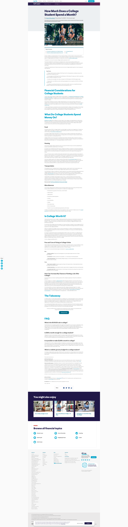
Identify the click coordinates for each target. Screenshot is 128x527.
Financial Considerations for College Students (55, 51)
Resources (56, 1)
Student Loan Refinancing (35, 455)
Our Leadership (45, 455)
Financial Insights (34, 504)
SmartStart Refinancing (35, 461)
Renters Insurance (34, 490)
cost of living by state (72, 159)
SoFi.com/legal (51, 379)
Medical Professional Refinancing (36, 459)
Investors (44, 459)
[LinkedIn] (69, 388)
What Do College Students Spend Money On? (55, 52)
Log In (86, 1)
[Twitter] (66, 388)
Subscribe (94, 457)
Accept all (88, 523)
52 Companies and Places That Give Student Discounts (72, 460)
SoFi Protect (33, 489)
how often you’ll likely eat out (56, 131)
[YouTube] (89, 459)
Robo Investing (34, 484)
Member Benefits (50, 1)
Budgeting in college (48, 120)
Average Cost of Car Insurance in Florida (70, 462)
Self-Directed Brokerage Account (36, 483)
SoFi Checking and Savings (35, 497)
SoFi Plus (44, 1)
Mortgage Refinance (34, 480)
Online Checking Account (35, 498)
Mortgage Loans (34, 477)
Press (43, 458)
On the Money (44, 464)
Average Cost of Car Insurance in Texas (70, 461)
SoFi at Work (33, 505)
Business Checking (34, 507)
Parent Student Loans (34, 469)
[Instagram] (87, 459)
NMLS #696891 (59, 378)
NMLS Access (56, 458)
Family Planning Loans (35, 474)
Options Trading (34, 488)
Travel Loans (33, 475)
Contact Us (44, 463)
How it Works (44, 456)
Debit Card (33, 500)
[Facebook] (64, 388)
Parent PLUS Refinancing (35, 458)
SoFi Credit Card (34, 496)
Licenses (55, 457)
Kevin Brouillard (50, 18)
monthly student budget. (73, 58)
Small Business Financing (35, 506)
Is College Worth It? (69, 51)
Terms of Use (55, 455)
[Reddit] (71, 388)
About (61, 1)
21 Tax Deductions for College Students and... (71, 459)
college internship (59, 280)
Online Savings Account (35, 499)
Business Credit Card (34, 508)
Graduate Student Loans (35, 465)
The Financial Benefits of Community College (58, 181)
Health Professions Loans (35, 468)
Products (40, 1)
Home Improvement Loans (35, 473)
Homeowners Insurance (35, 491)
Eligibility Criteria (56, 459)
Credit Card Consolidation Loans (36, 472)
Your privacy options (58, 463)
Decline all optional (80, 523)
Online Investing (34, 482)
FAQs (80, 361)
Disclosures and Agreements (58, 456)
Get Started (91, 1)
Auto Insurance (34, 492)
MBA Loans (33, 467)
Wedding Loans (34, 476)
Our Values (44, 457)
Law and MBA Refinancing (35, 460)
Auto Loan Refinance (34, 481)
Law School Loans (34, 466)
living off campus (51, 173)
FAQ (66, 52)
